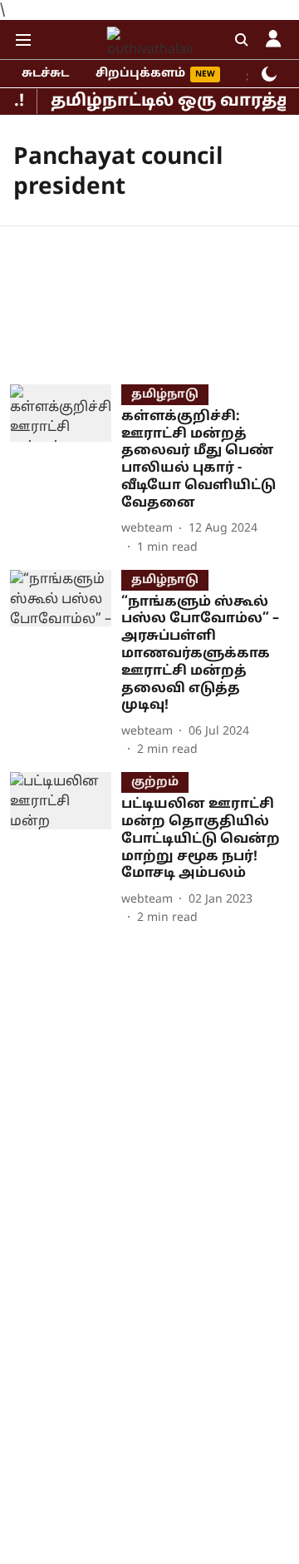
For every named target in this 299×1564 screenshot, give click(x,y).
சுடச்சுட (45, 74)
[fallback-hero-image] (65, 470)
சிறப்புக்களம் (140, 74)
